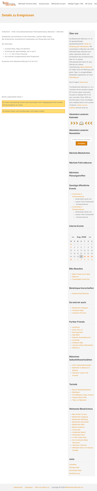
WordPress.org (74, 473)
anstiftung (75, 327)
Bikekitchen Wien (78, 424)
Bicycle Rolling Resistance (81, 390)
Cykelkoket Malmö (79, 432)
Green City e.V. (77, 330)
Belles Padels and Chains (81, 274)
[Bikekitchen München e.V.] (9, 3)
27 (71, 244)
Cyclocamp (76, 430)
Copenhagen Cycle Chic (81, 279)
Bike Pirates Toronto (79, 414)
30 (92, 256)
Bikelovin (75, 277)
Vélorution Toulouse (79, 445)
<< (73, 237)
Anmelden (72, 464)
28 (85, 256)
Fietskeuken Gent (78, 435)
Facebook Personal (79, 313)
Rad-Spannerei (77, 332)
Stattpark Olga (77, 343)
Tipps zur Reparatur (79, 400)
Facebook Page (77, 310)
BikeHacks (76, 392)
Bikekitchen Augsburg (80, 417)
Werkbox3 (76, 348)
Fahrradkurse (74, 77)
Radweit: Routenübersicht (81, 337)
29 (88, 256)
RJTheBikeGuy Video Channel (82, 395)
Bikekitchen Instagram (80, 308)
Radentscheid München (80, 293)
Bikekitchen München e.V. (74, 487)
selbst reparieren (86, 67)
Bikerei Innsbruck (78, 427)
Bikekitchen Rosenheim (80, 422)
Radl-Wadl (75, 335)
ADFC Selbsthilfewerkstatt (81, 365)
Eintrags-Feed (74, 467)
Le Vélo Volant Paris (79, 437)
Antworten (83, 82)
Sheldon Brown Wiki (79, 397)
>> (90, 237)
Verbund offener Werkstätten (82, 345)
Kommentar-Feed (75, 470)
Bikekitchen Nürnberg (80, 419)
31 (71, 259)
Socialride (75, 340)
